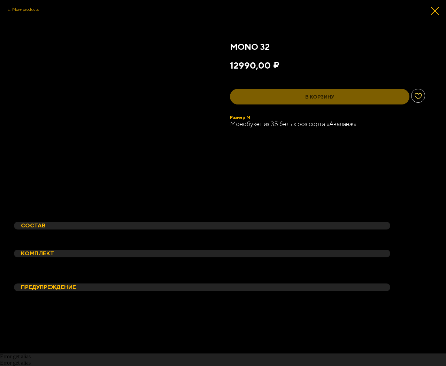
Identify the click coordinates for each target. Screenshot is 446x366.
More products (25, 9)
